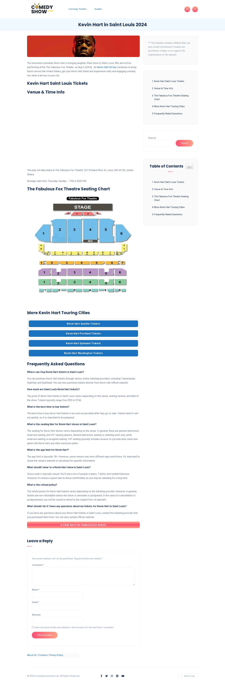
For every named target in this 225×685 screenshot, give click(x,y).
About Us (31, 655)
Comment (38, 565)
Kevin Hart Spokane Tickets (83, 343)
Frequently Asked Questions (168, 113)
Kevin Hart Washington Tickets (83, 353)
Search (152, 138)
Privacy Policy (56, 655)
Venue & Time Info (163, 88)
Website (36, 614)
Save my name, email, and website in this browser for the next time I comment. (74, 627)
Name (36, 589)
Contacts (43, 655)
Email (35, 602)
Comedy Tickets (77, 9)
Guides (98, 9)
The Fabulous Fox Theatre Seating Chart (171, 97)
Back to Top (189, 676)
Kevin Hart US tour (107, 67)
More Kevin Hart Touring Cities (169, 106)
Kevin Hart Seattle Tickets (83, 323)
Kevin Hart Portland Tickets (83, 333)
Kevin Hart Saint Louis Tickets (169, 81)
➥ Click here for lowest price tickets (83, 524)
